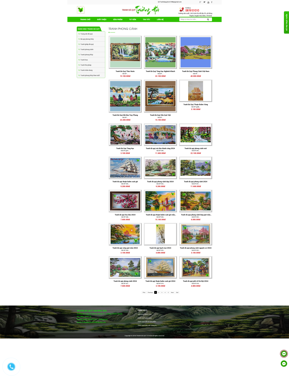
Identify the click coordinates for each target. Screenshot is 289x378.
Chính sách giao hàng (144, 318)
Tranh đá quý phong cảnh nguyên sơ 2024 (195, 248)
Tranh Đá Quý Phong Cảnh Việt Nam (195, 71)
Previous (150, 292)
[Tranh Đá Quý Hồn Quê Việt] (160, 96)
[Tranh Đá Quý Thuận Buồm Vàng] (196, 91)
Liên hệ (160, 19)
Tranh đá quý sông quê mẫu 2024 (125, 248)
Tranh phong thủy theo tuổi (90, 75)
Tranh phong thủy (86, 55)
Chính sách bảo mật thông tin (147, 325)
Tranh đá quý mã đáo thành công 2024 (160, 148)
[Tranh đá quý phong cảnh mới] (196, 134)
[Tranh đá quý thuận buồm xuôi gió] (125, 168)
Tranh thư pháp (85, 65)
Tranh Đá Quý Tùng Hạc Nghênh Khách (160, 71)
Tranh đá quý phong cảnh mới (196, 148)
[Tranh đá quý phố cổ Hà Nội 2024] (196, 267)
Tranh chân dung (86, 70)
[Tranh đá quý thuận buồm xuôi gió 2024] (160, 267)
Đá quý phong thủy (87, 39)
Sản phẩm (117, 19)
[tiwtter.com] (204, 2)
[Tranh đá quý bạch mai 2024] (160, 234)
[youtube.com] (208, 2)
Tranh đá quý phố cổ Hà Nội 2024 (195, 281)
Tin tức (146, 19)
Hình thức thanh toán (144, 314)
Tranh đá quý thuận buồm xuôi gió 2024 (160, 281)
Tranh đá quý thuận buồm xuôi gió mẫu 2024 (160, 215)
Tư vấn (132, 19)
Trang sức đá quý (86, 34)
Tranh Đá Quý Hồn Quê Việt (160, 115)
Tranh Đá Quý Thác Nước (125, 71)
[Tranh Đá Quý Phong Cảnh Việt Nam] (196, 52)
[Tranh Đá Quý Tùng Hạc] (125, 134)
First (144, 292)
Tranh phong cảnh (86, 49)
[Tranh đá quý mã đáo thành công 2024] (160, 134)
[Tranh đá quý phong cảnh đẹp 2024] (160, 168)
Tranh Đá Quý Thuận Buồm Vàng (195, 104)
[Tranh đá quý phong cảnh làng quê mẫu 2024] (196, 201)
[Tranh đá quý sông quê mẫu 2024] (125, 234)
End (177, 292)
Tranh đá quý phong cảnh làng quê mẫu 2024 (195, 215)
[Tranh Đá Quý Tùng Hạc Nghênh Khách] (160, 52)
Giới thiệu (101, 19)
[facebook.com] (211, 2)
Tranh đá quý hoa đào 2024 (125, 215)
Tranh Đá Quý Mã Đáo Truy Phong (125, 115)
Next (172, 292)
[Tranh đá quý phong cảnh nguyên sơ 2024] (196, 234)
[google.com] (200, 2)
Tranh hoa (84, 60)
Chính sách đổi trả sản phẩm (147, 322)
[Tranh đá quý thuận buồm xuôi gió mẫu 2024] (160, 201)
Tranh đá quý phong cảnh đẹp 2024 (160, 181)
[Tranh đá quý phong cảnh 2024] (196, 168)
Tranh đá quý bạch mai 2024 (160, 248)
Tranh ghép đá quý (87, 44)
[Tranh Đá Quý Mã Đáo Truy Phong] (125, 96)
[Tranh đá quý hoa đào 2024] (125, 201)
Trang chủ (85, 19)
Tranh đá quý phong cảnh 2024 (195, 181)
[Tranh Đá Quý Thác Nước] (125, 52)
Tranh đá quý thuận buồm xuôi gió (125, 181)
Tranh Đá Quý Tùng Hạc (125, 148)
